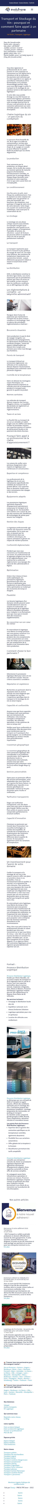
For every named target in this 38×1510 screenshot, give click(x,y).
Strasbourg (8, 1380)
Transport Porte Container (13, 1467)
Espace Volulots (23, 3)
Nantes (15, 1377)
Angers (26, 1367)
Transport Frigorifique (11, 1465)
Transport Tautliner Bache (13, 1473)
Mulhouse (7, 1377)
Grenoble (20, 1371)
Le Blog (6, 1419)
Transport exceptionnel (12, 1462)
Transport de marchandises (14, 1454)
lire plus (7, 1247)
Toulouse (23, 1380)
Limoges (19, 1373)
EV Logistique (8, 1409)
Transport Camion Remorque (14, 1471)
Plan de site (8, 1432)
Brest (14, 1369)
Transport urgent (10, 1456)
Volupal (6, 1405)
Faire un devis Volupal (12, 1427)
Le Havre (28, 1371)
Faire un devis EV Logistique (14, 1429)
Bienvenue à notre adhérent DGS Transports (16, 1229)
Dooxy (12, 1487)
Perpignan (12, 1378)
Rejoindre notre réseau (12, 1417)
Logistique (26, 34)
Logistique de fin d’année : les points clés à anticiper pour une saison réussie (19, 1330)
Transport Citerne (10, 1463)
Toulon (15, 1380)
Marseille (7, 1375)
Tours (30, 1380)
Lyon (25, 1373)
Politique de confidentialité (22, 1483)
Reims (20, 1378)
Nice (21, 1377)
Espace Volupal (13, 3)
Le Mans (7, 1373)
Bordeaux (7, 1369)
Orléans (27, 1377)
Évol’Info (31, 3)
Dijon (13, 1371)
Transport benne (10, 1458)
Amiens (20, 1367)
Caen (20, 1369)
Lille (13, 1373)
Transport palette (10, 1453)
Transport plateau (10, 1469)
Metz (24, 1375)
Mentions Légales (14, 1482)
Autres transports (10, 1407)
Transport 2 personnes (12, 1474)
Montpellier (16, 1375)
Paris (5, 1378)
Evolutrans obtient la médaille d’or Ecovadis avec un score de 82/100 (16, 1278)
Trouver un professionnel (13, 1431)
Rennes (26, 1378)
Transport (18, 34)
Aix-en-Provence (10, 1367)
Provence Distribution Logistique (18, 976)
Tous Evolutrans (9, 1444)
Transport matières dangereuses (15, 1460)
